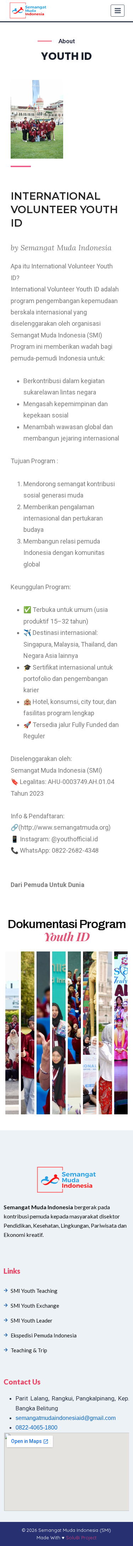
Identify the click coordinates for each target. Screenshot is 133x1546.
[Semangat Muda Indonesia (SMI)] (28, 10)
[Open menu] (117, 10)
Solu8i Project (81, 1537)
